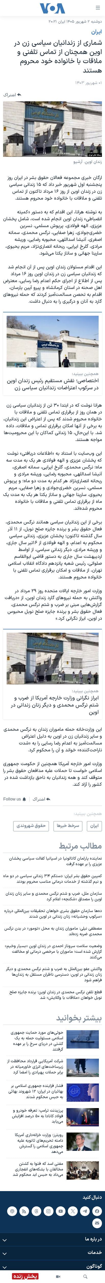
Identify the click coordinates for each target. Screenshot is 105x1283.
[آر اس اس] (24, 1211)
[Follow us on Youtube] (60, 1211)
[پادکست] (12, 1211)
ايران (96, 32)
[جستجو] (85, 1276)
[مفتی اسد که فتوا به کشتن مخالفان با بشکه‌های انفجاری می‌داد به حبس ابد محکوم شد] (83, 1170)
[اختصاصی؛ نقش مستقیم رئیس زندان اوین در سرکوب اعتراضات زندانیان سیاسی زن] (53, 341)
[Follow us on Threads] (36, 1211)
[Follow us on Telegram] (85, 1211)
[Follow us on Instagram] (48, 1211)
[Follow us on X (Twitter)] (72, 1211)
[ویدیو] (58, 1276)
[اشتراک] (97, 1223)
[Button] (12, 94)
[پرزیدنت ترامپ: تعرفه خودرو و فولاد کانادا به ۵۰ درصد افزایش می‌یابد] (83, 1117)
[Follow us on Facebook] (97, 1211)
